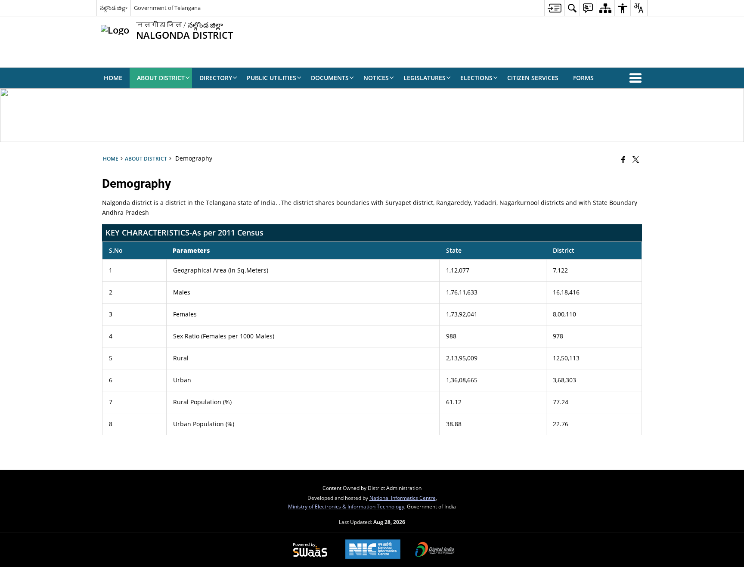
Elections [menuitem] (476, 78)
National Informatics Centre (402, 497)
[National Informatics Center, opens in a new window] (373, 550)
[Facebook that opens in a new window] (623, 159)
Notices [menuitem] (376, 78)
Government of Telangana (167, 8)
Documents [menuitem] (330, 78)
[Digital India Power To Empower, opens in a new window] (435, 550)
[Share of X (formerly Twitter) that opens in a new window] (635, 159)
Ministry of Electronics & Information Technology (346, 506)
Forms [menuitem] (583, 78)
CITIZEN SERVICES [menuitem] (532, 78)
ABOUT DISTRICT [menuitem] (161, 78)
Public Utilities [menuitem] (271, 78)
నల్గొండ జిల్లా (113, 8)
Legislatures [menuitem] (424, 78)
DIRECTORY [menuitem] (215, 78)
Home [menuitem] (113, 78)
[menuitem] (554, 8)
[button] (637, 78)
